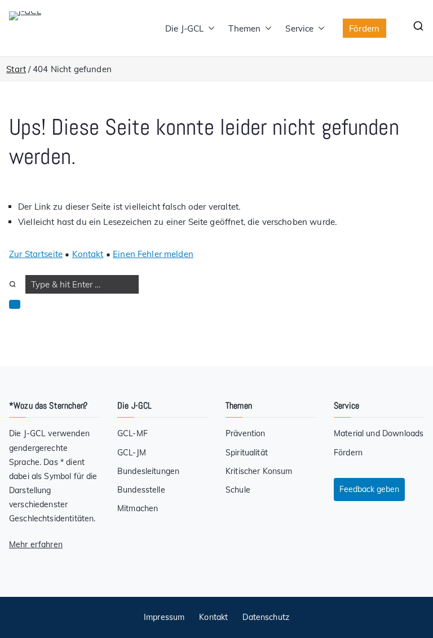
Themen (244, 28)
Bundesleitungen (148, 471)
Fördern (364, 28)
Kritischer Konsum (259, 471)
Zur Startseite (36, 254)
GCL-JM (131, 453)
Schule (238, 490)
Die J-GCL (184, 28)
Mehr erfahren (36, 544)
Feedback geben (369, 489)
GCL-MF (132, 433)
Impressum (164, 617)
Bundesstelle (141, 490)
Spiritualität (247, 453)
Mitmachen (137, 508)
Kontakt (88, 254)
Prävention (246, 433)
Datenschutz (265, 617)
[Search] (12, 284)
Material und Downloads (378, 433)
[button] (209, 28)
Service (299, 28)
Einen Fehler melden (153, 254)
